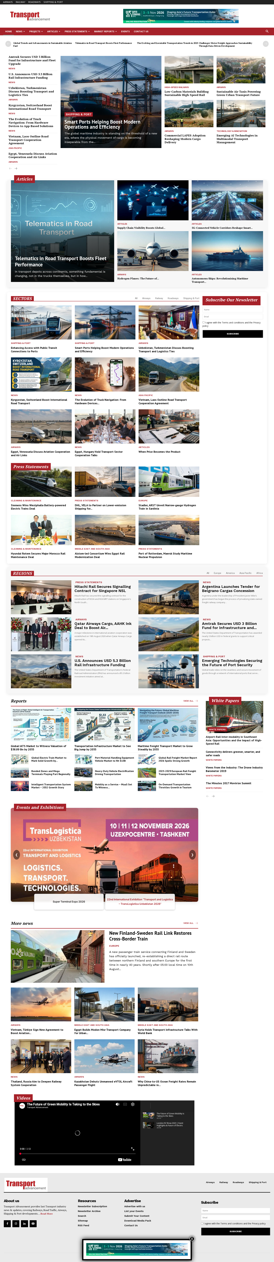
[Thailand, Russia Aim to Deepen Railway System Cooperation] (41, 1056)
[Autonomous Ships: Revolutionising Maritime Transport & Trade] (227, 251)
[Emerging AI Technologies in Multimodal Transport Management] (241, 113)
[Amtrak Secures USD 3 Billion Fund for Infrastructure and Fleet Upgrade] (168, 634)
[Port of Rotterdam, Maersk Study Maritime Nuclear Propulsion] (169, 530)
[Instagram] (15, 1223)
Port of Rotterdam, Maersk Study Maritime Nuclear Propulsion (165, 555)
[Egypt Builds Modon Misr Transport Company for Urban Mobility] (104, 1004)
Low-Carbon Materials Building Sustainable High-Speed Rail (187, 93)
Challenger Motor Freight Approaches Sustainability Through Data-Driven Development (225, 44)
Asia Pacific (15, 148)
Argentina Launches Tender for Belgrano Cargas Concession (231, 588)
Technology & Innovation (232, 131)
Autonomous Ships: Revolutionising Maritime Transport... (220, 280)
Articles (52, 31)
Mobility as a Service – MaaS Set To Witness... (113, 786)
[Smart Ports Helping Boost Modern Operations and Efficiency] (111, 102)
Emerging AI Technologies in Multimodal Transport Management (237, 138)
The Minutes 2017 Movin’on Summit (228, 783)
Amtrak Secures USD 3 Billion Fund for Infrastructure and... (229, 625)
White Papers (217, 729)
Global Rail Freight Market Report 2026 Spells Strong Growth (178, 759)
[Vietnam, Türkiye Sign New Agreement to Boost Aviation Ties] (41, 1004)
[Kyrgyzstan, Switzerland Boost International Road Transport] (41, 374)
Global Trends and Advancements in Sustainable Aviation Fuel (42, 44)
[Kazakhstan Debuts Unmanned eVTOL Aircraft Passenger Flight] (104, 1056)
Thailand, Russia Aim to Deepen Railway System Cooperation (36, 1083)
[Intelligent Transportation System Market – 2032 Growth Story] (20, 786)
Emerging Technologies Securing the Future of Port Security (232, 662)
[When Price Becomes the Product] (169, 426)
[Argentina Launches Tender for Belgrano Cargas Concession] (168, 597)
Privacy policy (259, 1223)
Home (8, 31)
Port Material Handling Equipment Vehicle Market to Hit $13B (114, 759)
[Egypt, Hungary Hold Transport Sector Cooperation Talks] (105, 426)
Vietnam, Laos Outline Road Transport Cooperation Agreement (29, 139)
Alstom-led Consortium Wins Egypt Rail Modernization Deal (100, 555)
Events (125, 31)
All (136, 298)
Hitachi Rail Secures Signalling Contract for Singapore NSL (103, 588)
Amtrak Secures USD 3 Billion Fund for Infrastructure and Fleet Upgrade (32, 60)
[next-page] (266, 44)
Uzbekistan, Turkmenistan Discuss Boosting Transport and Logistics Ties (31, 91)
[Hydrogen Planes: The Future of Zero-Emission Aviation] (153, 251)
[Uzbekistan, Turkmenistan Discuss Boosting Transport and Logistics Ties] (169, 322)
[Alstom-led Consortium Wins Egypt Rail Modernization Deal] (105, 530)
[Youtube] (33, 1223)
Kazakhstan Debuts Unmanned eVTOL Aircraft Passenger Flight (103, 1083)
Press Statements (76, 31)
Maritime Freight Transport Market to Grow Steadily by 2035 (165, 747)
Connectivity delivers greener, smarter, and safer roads (233, 753)
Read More (47, 1213)
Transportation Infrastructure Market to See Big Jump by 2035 (102, 747)
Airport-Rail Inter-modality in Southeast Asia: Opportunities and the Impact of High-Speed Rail (234, 740)
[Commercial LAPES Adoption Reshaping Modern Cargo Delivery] (189, 113)
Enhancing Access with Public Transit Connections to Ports (34, 349)
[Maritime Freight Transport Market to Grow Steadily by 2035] (168, 725)
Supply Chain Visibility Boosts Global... (141, 228)
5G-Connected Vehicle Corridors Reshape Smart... (222, 228)
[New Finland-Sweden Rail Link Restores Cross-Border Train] (57, 956)
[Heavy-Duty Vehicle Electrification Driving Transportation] (83, 773)
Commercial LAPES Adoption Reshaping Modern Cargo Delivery (185, 138)
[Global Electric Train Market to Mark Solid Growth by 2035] (20, 759)
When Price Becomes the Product (159, 451)
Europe (143, 500)
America (230, 573)
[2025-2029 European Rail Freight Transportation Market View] (147, 773)
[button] (267, 31)
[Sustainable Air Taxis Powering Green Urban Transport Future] (241, 69)
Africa (259, 573)
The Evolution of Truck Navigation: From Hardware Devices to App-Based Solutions (31, 122)
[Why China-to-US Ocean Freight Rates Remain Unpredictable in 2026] (168, 1056)
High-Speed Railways (177, 87)
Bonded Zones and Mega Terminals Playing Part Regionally (50, 772)
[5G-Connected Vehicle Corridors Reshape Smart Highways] (227, 200)
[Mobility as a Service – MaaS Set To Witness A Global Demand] (83, 786)
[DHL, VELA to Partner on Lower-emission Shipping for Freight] (105, 482)
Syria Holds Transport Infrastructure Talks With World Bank (168, 1031)
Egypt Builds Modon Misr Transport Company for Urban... (102, 1031)
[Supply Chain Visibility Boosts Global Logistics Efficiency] (153, 200)
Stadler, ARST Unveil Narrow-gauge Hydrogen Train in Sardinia (167, 507)
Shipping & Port (53, 1)
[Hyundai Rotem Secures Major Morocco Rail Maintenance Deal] (41, 530)
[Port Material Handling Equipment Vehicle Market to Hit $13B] (83, 759)
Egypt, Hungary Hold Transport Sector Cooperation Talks (99, 453)
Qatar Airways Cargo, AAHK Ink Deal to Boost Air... (103, 625)
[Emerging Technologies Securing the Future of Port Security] (168, 671)
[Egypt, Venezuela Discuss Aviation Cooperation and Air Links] (41, 426)
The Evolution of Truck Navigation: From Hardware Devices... (100, 401)
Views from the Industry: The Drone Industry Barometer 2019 (234, 769)
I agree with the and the (231, 324)
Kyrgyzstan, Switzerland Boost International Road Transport (30, 107)
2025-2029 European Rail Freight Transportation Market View (177, 772)
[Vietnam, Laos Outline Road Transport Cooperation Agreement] (169, 374)
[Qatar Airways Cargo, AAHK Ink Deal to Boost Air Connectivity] (41, 634)
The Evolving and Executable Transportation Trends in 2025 (167, 42)
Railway (20, 1)
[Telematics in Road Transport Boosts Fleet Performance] (62, 231)
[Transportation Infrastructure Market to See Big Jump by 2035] (104, 725)
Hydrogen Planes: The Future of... (138, 278)
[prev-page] (8, 44)
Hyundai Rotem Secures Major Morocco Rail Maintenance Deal (38, 555)
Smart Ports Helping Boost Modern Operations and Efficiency (102, 124)
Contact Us (141, 31)
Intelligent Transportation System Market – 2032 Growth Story (51, 786)
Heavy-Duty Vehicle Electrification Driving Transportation (114, 772)
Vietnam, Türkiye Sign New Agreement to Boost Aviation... (37, 1031)
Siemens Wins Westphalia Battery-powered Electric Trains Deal (38, 507)
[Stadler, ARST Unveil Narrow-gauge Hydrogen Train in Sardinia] (169, 482)
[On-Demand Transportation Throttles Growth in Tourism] (147, 786)
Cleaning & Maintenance (26, 500)
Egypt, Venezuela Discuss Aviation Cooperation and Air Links (33, 155)
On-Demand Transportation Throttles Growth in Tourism (175, 786)
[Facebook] (7, 1223)
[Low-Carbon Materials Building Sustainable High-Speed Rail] (189, 69)
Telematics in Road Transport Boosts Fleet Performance (103, 42)
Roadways (34, 1)
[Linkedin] (24, 1223)
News (19, 31)
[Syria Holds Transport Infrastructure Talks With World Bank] (168, 1004)
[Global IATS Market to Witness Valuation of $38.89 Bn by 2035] (41, 725)
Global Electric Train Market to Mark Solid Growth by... (48, 759)
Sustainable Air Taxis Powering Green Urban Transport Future (239, 93)
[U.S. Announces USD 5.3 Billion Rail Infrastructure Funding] (41, 671)
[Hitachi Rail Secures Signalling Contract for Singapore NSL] (41, 597)
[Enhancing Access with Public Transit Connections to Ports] (41, 322)
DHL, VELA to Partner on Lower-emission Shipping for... (100, 507)
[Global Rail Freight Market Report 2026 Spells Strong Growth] (147, 759)
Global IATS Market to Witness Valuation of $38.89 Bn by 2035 (38, 747)
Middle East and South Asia (92, 549)
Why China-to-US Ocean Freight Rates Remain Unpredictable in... (167, 1083)
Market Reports (104, 31)
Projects (34, 31)
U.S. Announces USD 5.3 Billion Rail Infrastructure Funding (30, 75)
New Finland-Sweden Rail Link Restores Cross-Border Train (150, 936)
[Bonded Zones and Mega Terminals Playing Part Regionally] (20, 773)
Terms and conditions (233, 322)
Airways (8, 1)
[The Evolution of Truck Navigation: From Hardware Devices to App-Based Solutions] (105, 374)
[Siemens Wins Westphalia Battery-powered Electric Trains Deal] (41, 482)
